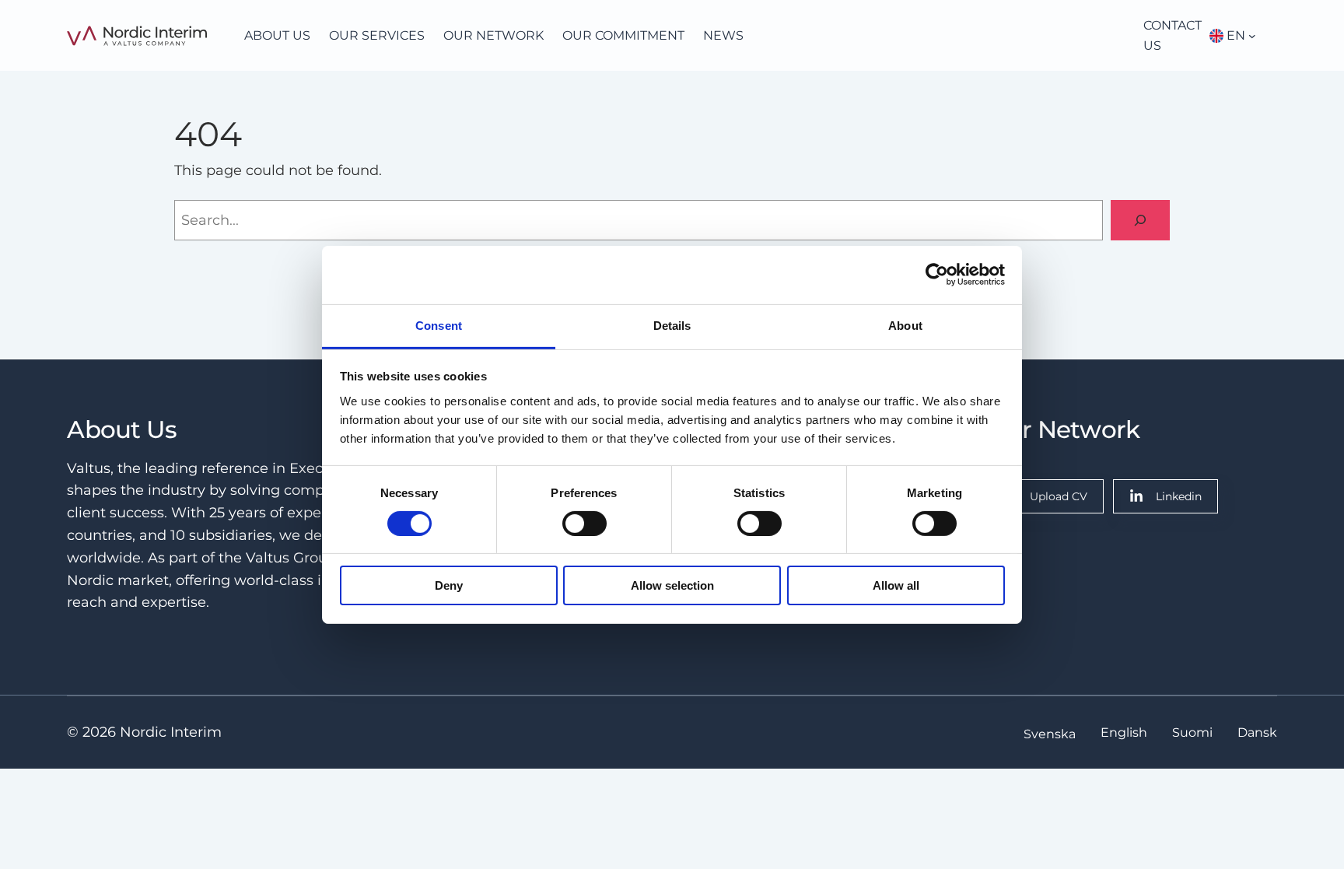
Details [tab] (672, 324)
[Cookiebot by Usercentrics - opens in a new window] (937, 274)
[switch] (584, 523)
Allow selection (672, 585)
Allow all (896, 585)
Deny (449, 585)
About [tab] (905, 324)
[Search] (1140, 220)
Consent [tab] (438, 324)
